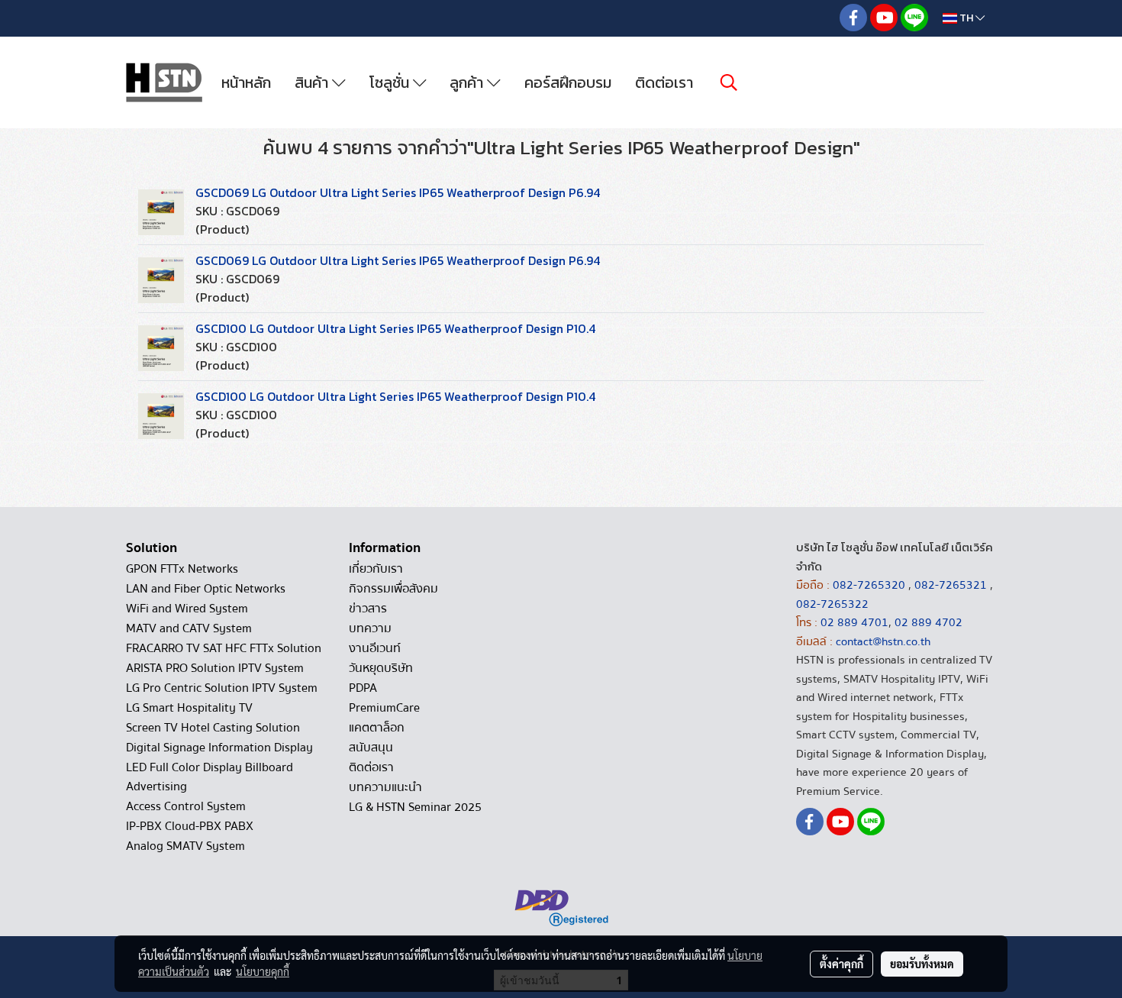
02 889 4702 (928, 622)
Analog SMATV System (185, 846)
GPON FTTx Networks (182, 569)
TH (966, 18)
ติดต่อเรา (664, 82)
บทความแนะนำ (385, 787)
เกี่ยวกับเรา (376, 569)
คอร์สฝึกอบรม (567, 82)
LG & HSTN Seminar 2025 (415, 807)
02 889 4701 (854, 622)
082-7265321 (950, 585)
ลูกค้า (468, 82)
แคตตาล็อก (377, 728)
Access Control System (186, 806)
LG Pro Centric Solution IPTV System (222, 688)
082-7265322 (832, 604)
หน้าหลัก (246, 82)
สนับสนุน (371, 747)
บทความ (370, 628)
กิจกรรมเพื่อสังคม (393, 589)
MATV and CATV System (189, 628)
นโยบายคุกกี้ (262, 971)
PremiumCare (384, 708)
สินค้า (313, 82)
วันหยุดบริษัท (381, 668)
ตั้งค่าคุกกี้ (841, 964)
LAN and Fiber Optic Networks (205, 589)
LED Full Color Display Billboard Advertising (209, 776)
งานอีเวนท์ (375, 648)
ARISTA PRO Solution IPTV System (215, 668)
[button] (729, 82)
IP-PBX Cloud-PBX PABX (189, 826)
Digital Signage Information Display (219, 747)
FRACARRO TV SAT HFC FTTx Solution (223, 648)
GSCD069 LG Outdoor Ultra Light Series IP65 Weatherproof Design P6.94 (397, 192)
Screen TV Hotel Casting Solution (213, 728)
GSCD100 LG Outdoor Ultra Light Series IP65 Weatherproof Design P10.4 (395, 328)
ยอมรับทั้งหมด (922, 964)
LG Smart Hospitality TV (189, 708)
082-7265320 (870, 585)
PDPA (363, 688)
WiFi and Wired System (187, 609)
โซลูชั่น (391, 82)
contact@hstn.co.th (883, 641)
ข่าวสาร (368, 609)
